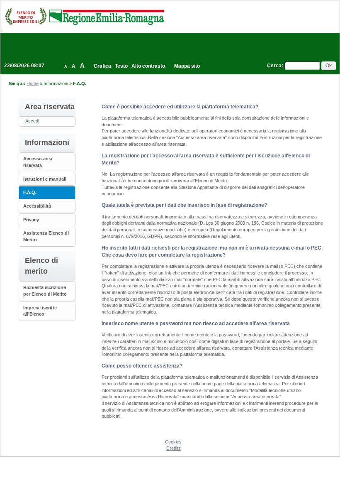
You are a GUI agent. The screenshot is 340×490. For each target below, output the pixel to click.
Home (33, 83)
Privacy (31, 219)
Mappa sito (187, 66)
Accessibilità (37, 205)
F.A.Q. (29, 192)
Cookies (173, 441)
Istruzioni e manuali (44, 178)
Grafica (102, 66)
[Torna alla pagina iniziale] (84, 16)
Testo (121, 66)
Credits (173, 448)
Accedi (32, 120)
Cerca (274, 66)
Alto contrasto (148, 66)
